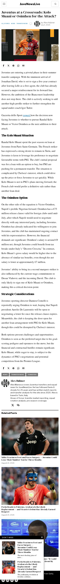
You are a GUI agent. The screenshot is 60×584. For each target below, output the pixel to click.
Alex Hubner (49, 22)
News (13, 23)
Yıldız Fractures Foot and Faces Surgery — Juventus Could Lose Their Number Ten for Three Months (29, 458)
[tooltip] (3, 66)
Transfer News (22, 23)
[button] (56, 4)
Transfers (32, 374)
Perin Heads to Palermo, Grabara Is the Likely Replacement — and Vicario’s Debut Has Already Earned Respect (28, 509)
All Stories (5, 23)
